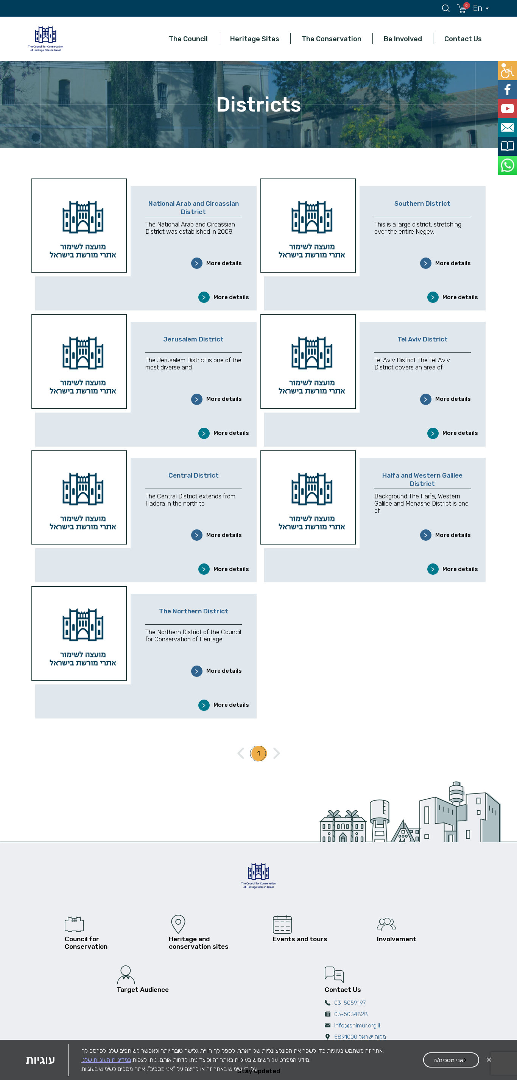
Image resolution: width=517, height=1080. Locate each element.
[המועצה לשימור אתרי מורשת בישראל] (45, 38)
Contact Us (463, 39)
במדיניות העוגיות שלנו (106, 1059)
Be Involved (403, 39)
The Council (188, 39)
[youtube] (508, 103)
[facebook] (508, 86)
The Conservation (331, 39)
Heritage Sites (254, 39)
